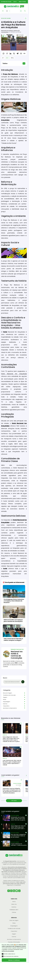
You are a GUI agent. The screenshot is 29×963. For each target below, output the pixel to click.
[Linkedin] (14, 892)
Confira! (5, 666)
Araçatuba (5, 120)
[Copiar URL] (24, 53)
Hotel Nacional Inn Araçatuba (14, 374)
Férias (4, 699)
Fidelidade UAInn (14, 909)
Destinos (14, 907)
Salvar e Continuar (14, 960)
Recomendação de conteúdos (11, 956)
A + (3, 58)
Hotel (5, 332)
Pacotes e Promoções (14, 942)
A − (7, 58)
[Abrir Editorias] (8, 10)
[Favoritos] (21, 10)
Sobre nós (14, 904)
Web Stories (22, 1)
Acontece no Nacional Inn (10, 708)
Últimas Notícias (6, 1)
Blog (15, 1)
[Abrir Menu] (3, 10)
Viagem (5, 697)
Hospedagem (6, 701)
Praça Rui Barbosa (10, 74)
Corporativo (6, 706)
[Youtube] (16, 892)
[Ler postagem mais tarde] (25, 18)
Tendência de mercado (9, 695)
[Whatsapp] (19, 892)
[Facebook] (8, 892)
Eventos (5, 704)
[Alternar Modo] (12, 58)
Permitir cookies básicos (9, 954)
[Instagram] (11, 892)
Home (14, 901)
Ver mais (14, 800)
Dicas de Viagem (5, 18)
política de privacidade (8, 951)
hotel (5, 568)
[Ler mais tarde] (21, 723)
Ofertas (14, 912)
